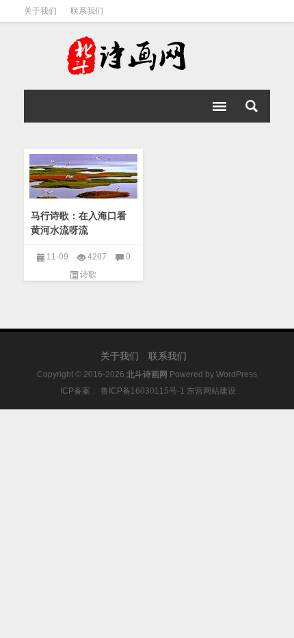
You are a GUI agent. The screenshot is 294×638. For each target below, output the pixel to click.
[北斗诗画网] (147, 56)
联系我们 (86, 11)
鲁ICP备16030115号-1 (141, 391)
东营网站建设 (211, 391)
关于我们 (40, 11)
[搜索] (251, 106)
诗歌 (88, 274)
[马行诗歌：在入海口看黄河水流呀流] (83, 174)
